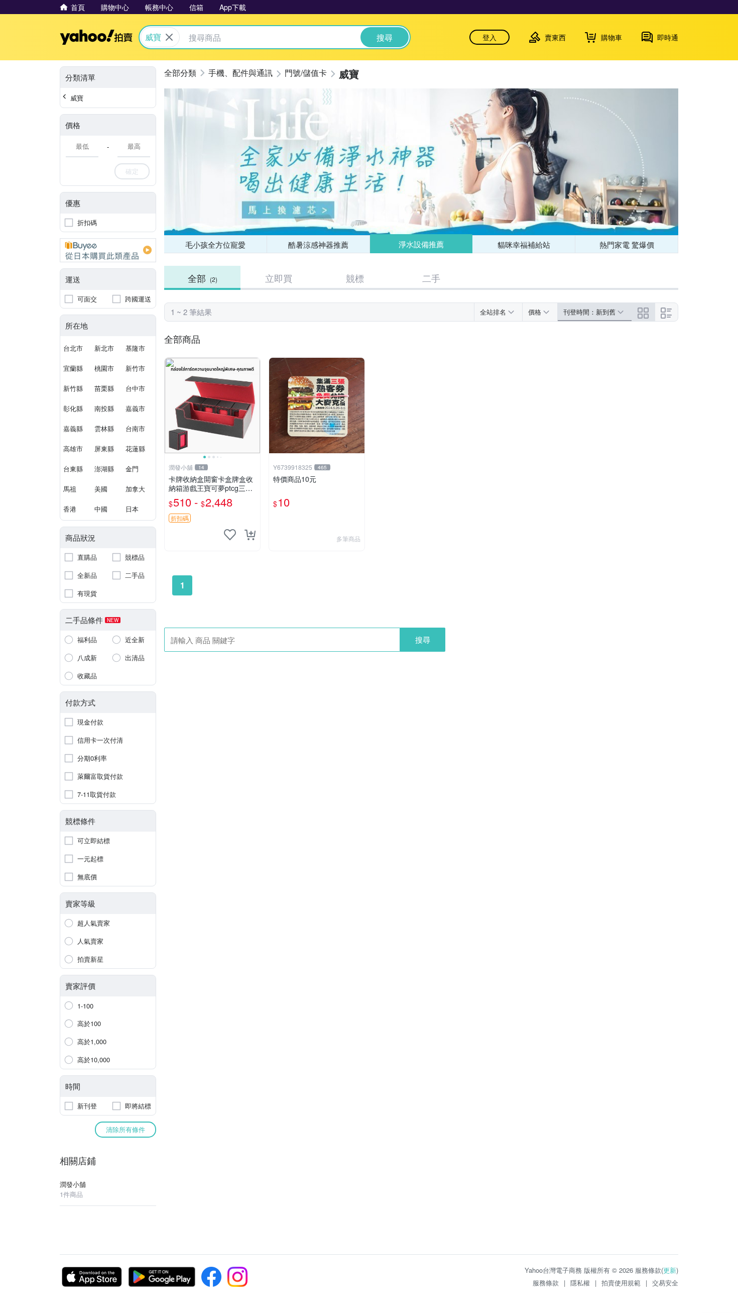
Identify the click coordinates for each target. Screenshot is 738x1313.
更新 (669, 1270)
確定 (132, 171)
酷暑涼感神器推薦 (318, 244)
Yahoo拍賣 (96, 37)
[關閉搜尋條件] (169, 37)
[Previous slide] (171, 405)
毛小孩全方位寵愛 (215, 244)
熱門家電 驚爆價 (626, 244)
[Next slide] (253, 405)
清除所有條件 (125, 1129)
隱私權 (580, 1282)
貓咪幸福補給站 (524, 244)
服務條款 (546, 1282)
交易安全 (665, 1282)
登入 (489, 37)
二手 (431, 277)
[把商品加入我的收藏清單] (230, 535)
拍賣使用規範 (621, 1282)
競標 (355, 277)
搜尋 (422, 639)
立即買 (278, 277)
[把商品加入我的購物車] (250, 535)
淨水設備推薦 (421, 244)
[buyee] (108, 250)
